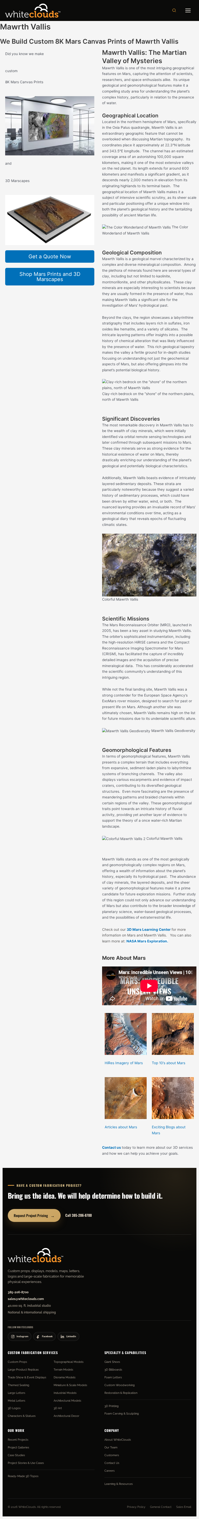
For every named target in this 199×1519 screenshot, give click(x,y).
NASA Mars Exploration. (147, 941)
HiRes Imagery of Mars (124, 1063)
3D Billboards (113, 1369)
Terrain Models (63, 1369)
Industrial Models (65, 1393)
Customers (111, 1455)
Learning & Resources (118, 1484)
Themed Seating (18, 1385)
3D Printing (111, 1406)
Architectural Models (67, 1400)
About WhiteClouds (117, 1439)
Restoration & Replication (120, 1393)
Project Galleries (18, 1447)
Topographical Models (68, 1362)
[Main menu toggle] (188, 11)
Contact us (111, 1147)
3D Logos (14, 1408)
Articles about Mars (121, 1127)
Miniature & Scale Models (70, 1385)
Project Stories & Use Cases (26, 1463)
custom (11, 71)
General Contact (161, 1506)
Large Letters (16, 1393)
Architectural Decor (66, 1416)
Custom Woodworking (119, 1385)
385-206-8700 (18, 1292)
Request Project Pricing (34, 1215)
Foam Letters (113, 1377)
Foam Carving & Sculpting (121, 1413)
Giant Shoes (112, 1362)
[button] (174, 10)
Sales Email (183, 1506)
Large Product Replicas (23, 1369)
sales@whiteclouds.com (26, 1299)
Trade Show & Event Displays (27, 1377)
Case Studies (16, 1455)
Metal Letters (16, 1400)
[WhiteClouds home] (35, 1255)
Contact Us (111, 1463)
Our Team (110, 1447)
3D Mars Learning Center (149, 929)
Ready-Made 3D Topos (23, 1476)
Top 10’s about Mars (168, 1063)
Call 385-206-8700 (78, 1215)
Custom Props (17, 1362)
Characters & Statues (21, 1416)
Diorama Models (64, 1377)
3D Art (58, 1408)
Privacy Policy (136, 1506)
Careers (109, 1470)
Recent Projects (18, 1439)
